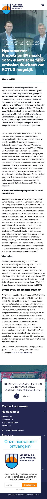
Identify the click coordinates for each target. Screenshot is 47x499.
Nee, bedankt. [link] (20, 489)
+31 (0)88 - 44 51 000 (15, 430)
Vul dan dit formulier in (21, 352)
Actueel (13, 39)
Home (4, 39)
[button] (40, 438)
